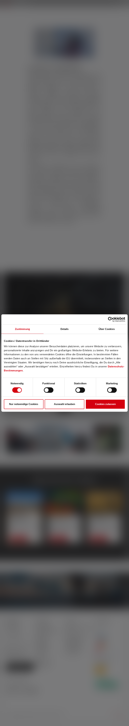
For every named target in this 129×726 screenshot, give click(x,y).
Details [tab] (64, 329)
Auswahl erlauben (64, 404)
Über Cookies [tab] (107, 329)
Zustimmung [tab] (22, 329)
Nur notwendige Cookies (23, 404)
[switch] (48, 390)
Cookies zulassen (105, 404)
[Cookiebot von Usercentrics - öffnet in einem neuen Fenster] (110, 319)
